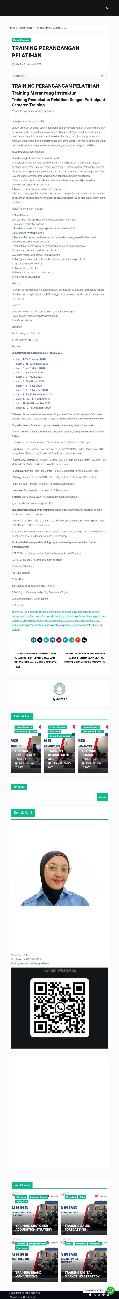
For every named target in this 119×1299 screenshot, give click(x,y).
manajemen (88, 731)
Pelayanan (22, 1201)
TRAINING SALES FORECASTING (77, 1227)
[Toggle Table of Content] (101, 76)
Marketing (71, 1197)
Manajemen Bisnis (37, 1243)
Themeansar (29, 1297)
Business (21, 1243)
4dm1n (23, 64)
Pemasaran (22, 1248)
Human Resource (21, 40)
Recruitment (21, 731)
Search (19, 787)
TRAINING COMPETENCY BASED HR (25, 755)
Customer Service (38, 1197)
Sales (82, 1197)
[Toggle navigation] (12, 8)
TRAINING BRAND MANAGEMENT (28, 1274)
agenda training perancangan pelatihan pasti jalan (56, 611)
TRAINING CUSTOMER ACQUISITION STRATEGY (33, 1227)
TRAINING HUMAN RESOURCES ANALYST (90, 756)
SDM (33, 731)
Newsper (14, 1297)
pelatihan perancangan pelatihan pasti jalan (40, 625)
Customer (21, 1197)
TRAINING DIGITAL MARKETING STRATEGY (82, 1274)
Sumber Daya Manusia (59, 736)
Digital (69, 1243)
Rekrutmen (54, 731)
